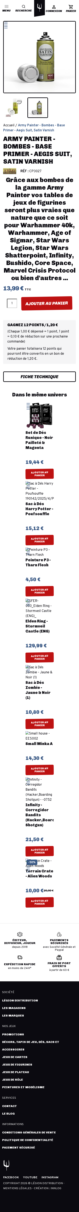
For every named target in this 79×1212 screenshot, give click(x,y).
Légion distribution (20, 1000)
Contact (9, 1106)
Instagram (50, 1177)
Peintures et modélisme (23, 1087)
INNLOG (56, 1188)
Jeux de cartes (14, 1057)
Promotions (13, 1034)
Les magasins (14, 1008)
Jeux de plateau (15, 1072)
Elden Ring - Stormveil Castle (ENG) (37, 626)
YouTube (30, 1177)
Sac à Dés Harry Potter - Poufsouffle (39, 509)
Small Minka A (39, 743)
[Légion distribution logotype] (39, 7)
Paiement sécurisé (18, 1147)
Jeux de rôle (12, 1079)
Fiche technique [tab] (39, 376)
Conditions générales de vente (29, 1132)
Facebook (11, 1177)
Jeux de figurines (17, 1064)
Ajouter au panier (46, 303)
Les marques (13, 1015)
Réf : (24, 171)
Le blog (8, 1113)
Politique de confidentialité (27, 1140)
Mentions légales (17, 1188)
